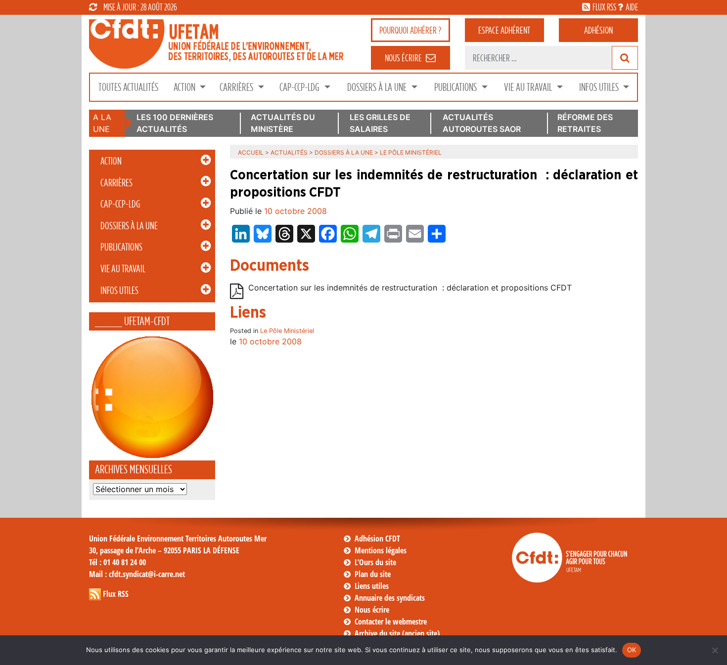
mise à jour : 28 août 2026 (140, 7)
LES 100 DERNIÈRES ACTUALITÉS (174, 123)
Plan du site (373, 574)
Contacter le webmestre (391, 621)
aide (632, 7)
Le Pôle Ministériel (287, 330)
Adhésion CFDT (377, 538)
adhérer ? (410, 30)
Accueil (251, 152)
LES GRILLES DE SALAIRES (380, 123)
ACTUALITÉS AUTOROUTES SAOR (482, 123)
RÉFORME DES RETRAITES (585, 123)
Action (185, 87)
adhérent (504, 30)
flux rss (604, 7)
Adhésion (598, 30)
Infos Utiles (600, 87)
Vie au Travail (529, 87)
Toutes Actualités (128, 87)
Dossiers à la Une (378, 87)
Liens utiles (372, 586)
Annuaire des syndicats (390, 597)
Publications (456, 87)
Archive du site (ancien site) (397, 633)
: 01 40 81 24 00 (117, 562)
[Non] (715, 650)
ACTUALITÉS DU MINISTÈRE (283, 123)
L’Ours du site (375, 562)
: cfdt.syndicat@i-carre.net (137, 574)
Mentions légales (381, 550)
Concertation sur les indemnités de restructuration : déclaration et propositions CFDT (410, 287)
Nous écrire (372, 609)
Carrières (237, 87)
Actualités (289, 152)
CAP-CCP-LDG (300, 87)
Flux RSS (116, 593)
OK (631, 650)
